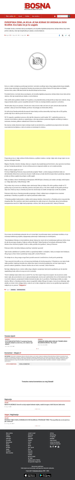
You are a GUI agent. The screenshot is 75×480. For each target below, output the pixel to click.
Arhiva (52, 433)
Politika (27, 16)
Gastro (30, 440)
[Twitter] (56, 447)
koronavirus (21, 289)
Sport (7, 444)
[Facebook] (53, 447)
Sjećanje (30, 435)
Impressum (53, 440)
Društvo (8, 451)
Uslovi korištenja (55, 442)
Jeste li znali (31, 433)
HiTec (29, 442)
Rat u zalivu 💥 (11, 16)
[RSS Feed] (50, 447)
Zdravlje (30, 438)
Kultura (30, 436)
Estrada (30, 451)
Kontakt (52, 438)
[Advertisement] (37, 143)
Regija (8, 445)
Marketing (53, 435)
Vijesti (20, 16)
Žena (29, 449)
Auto (29, 444)
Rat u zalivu (9, 433)
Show (29, 445)
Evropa (8, 447)
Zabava (30, 453)
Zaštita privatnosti (55, 444)
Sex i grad (31, 447)
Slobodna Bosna (37, 471)
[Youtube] (58, 447)
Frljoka (30, 454)
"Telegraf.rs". (22, 285)
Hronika (8, 440)
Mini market (9, 453)
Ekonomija (9, 442)
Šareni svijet (31, 456)
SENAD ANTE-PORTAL (34, 460)
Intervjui (8, 438)
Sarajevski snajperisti (34, 461)
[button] (68, 40)
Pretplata (52, 436)
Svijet (7, 449)
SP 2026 (30, 458)
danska (13, 289)
